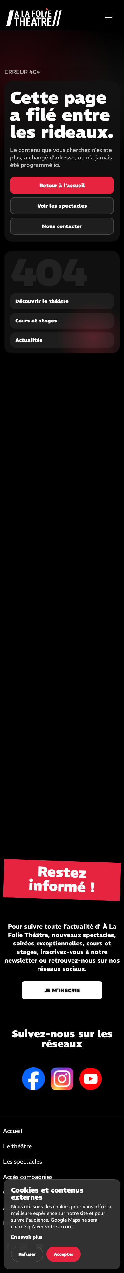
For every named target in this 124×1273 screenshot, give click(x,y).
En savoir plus (27, 1237)
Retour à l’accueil (62, 185)
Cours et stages (36, 320)
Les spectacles (22, 1162)
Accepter (63, 1254)
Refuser (27, 1254)
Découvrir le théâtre (42, 301)
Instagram (62, 1078)
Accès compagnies (27, 1177)
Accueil (12, 1131)
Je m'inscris (62, 990)
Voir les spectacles (62, 206)
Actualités (29, 340)
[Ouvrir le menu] (108, 17)
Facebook (33, 1078)
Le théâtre (17, 1146)
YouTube (90, 1078)
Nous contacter (62, 226)
